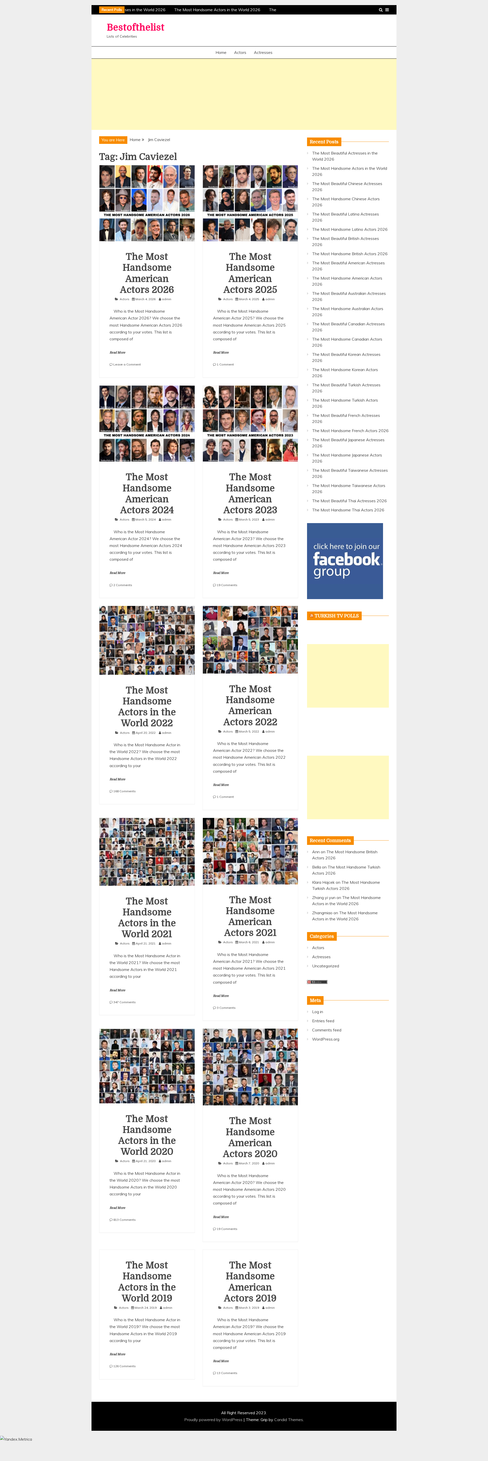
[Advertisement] (244, 94)
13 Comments (227, 1373)
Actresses (263, 52)
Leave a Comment (127, 364)
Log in (317, 1011)
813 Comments (124, 1220)
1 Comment (225, 364)
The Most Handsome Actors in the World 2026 (209, 9)
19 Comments (227, 585)
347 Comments (124, 1002)
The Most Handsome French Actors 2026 (350, 430)
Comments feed (326, 1029)
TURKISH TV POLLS (337, 615)
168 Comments (124, 791)
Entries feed (323, 1020)
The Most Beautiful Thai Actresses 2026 (349, 500)
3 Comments (226, 1008)
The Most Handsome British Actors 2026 (350, 253)
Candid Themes (288, 1419)
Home (221, 52)
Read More (117, 352)
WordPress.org (325, 1039)
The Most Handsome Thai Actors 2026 (348, 509)
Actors (240, 52)
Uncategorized (325, 965)
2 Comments (122, 585)
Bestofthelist (135, 27)
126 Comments (124, 1366)
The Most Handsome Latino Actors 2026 (350, 229)
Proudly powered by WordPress (213, 1419)
